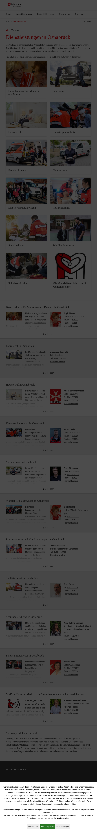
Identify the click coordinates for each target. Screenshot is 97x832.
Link (74, 804)
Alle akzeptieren (48, 826)
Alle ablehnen (34, 826)
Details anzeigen (63, 826)
